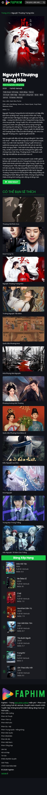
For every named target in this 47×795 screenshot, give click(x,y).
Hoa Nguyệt (7, 493)
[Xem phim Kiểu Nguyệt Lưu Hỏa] (23, 448)
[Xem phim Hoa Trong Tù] (23, 239)
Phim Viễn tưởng (7, 713)
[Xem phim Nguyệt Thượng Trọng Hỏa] (23, 269)
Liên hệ (4, 749)
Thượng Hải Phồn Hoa (11, 224)
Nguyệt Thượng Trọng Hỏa (13, 284)
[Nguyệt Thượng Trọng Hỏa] (23, 43)
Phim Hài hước (6, 723)
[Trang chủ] (13, 2)
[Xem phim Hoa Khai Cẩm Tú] (11, 612)
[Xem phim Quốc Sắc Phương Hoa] (23, 329)
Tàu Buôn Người (23, 638)
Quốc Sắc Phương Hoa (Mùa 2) (14, 433)
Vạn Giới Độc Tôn (24, 623)
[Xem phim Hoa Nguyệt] (23, 478)
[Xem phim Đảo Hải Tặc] (10, 567)
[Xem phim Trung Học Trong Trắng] (23, 508)
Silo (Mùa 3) (22, 578)
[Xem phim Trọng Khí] (11, 656)
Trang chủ (5, 13)
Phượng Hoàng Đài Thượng (13, 403)
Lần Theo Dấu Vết (25, 667)
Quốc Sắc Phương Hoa (11, 343)
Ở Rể (19, 593)
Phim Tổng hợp (7, 745)
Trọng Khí (21, 653)
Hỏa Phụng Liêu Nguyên (12, 373)
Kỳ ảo (36, 95)
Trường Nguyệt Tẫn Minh (12, 314)
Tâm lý (31, 92)
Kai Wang (13, 104)
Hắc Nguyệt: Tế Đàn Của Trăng (15, 552)
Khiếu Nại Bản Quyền (9, 759)
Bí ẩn (41, 95)
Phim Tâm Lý (6, 719)
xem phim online (21, 702)
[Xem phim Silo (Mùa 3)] (11, 582)
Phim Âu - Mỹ (6, 726)
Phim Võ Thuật (6, 716)
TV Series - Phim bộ (15, 97)
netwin (4, 773)
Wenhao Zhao (8, 106)
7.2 (8, 110)
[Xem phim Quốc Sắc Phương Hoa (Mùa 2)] (23, 418)
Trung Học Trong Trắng (12, 523)
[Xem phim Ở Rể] (11, 597)
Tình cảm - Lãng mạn (26, 95)
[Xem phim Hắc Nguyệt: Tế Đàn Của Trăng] (23, 538)
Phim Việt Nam (6, 742)
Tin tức (4, 756)
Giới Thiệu (5, 763)
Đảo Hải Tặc (21, 564)
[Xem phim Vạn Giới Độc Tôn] (11, 627)
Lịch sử (5, 97)
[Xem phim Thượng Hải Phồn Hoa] (23, 209)
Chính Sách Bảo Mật (8, 766)
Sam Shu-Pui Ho (15, 101)
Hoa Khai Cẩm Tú (24, 608)
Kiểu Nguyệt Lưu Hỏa (10, 463)
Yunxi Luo (21, 104)
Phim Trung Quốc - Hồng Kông (13, 85)
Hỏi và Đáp (5, 752)
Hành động (23, 92)
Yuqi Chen (37, 104)
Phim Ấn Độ (5, 739)
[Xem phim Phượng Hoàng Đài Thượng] (23, 388)
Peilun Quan (29, 104)
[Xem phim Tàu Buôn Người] (11, 642)
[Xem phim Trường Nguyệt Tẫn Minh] (23, 299)
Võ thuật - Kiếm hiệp (10, 95)
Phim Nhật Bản (6, 736)
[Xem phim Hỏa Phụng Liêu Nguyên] (23, 358)
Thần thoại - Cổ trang (10, 92)
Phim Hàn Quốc (7, 733)
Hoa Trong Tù (8, 254)
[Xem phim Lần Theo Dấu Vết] (11, 671)
